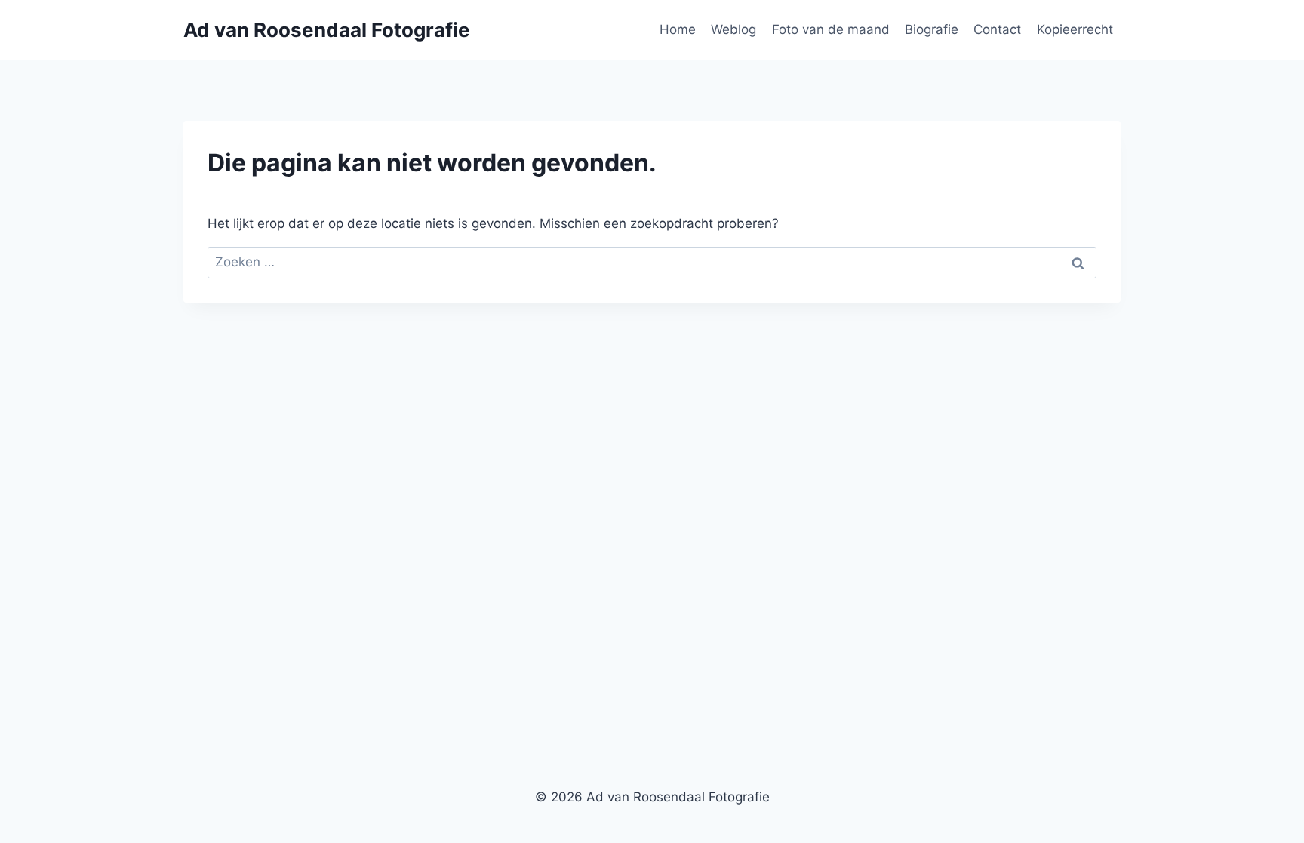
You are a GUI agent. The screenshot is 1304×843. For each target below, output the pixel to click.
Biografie (931, 29)
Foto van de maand (831, 29)
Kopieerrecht (1075, 29)
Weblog (733, 29)
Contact (997, 29)
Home (678, 29)
